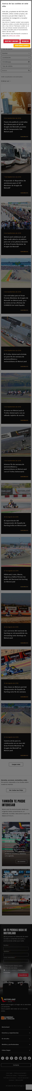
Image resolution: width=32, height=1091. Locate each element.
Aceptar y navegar (11, 41)
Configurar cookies (22, 46)
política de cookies (14, 35)
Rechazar (25, 41)
